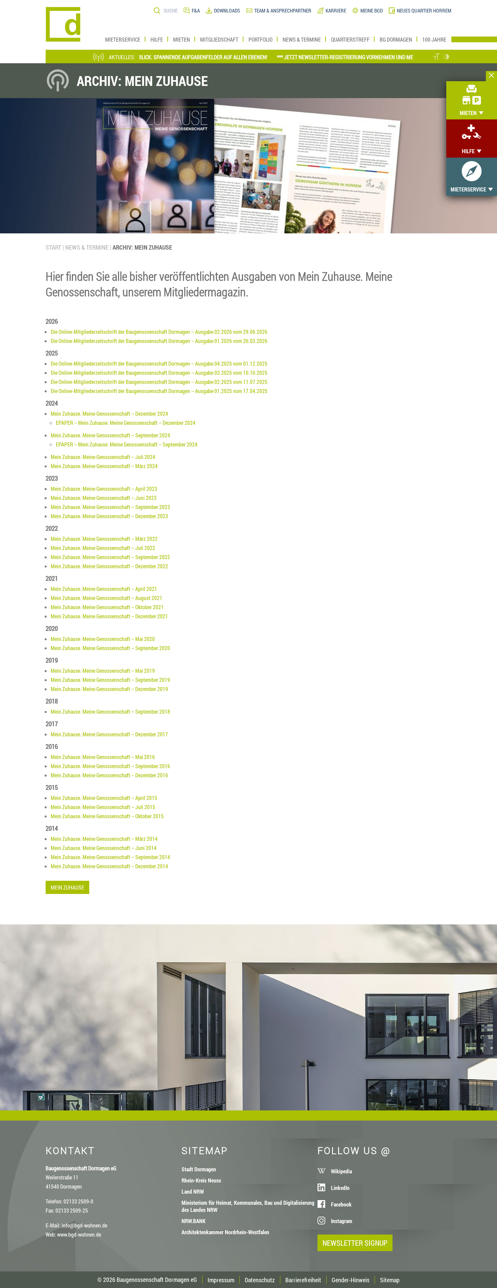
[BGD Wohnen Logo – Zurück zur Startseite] (63, 39)
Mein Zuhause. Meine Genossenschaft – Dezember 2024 (109, 413)
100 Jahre (434, 39)
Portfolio (261, 39)
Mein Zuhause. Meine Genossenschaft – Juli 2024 (103, 456)
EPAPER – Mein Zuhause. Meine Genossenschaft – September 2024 (126, 444)
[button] (436, 57)
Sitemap (390, 1280)
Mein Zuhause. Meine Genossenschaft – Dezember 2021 (109, 616)
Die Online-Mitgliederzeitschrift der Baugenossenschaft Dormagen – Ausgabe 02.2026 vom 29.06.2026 (159, 331)
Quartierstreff (350, 39)
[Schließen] (491, 76)
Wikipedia (341, 1171)
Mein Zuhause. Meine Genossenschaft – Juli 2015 (103, 806)
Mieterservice (122, 39)
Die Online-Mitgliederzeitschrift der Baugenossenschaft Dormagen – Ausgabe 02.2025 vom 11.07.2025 (159, 381)
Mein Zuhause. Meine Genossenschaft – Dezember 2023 (109, 516)
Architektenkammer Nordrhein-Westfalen (225, 1232)
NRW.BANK (194, 1220)
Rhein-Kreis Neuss (201, 1180)
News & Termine (302, 39)
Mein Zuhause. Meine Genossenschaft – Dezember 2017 (109, 734)
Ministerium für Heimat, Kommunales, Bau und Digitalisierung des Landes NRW (248, 1206)
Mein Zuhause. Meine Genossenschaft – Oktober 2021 (107, 607)
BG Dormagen (396, 39)
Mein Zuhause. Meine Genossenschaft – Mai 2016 (103, 756)
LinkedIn (340, 1187)
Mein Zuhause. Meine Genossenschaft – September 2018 (110, 711)
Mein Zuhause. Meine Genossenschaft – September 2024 (110, 435)
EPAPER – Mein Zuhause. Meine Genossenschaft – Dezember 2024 (125, 422)
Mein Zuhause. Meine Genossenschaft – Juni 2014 (104, 847)
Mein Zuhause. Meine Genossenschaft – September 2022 (110, 556)
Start (53, 247)
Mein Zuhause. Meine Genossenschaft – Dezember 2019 (109, 688)
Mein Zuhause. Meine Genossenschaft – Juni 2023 (104, 497)
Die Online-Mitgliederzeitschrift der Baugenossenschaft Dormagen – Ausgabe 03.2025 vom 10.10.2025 (159, 372)
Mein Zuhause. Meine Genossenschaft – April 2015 (104, 797)
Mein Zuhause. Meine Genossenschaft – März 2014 (104, 838)
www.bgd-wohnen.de (79, 1234)
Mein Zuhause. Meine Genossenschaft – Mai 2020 (103, 638)
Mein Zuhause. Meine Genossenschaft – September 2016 (110, 765)
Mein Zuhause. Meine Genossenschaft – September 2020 (110, 647)
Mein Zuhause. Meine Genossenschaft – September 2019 (110, 679)
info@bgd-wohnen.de (84, 1225)
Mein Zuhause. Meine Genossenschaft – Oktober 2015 (107, 816)
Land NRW (193, 1191)
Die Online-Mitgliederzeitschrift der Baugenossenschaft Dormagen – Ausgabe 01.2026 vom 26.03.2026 (159, 340)
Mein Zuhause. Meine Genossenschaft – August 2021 (106, 597)
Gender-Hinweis (351, 1280)
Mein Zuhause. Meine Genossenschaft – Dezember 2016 (109, 775)
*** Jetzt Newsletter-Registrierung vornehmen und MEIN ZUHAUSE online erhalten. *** (359, 57)
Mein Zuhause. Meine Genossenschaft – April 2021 (104, 588)
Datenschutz (260, 1280)
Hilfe (156, 39)
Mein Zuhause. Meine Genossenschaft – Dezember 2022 (109, 566)
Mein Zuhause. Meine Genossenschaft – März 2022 (104, 538)
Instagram (341, 1220)
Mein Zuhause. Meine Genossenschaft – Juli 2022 (103, 547)
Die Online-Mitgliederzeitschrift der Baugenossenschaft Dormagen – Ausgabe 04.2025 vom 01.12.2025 (159, 363)
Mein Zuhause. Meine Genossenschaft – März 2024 (104, 465)
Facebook (341, 1204)
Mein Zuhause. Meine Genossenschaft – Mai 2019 (103, 670)
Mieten (181, 39)
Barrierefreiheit (303, 1280)
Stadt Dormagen (199, 1169)
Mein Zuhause (67, 887)
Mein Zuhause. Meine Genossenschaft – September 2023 (110, 506)
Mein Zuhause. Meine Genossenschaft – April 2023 (104, 488)
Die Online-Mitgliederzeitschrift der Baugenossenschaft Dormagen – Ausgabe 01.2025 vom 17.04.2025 (159, 390)
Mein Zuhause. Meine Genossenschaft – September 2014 (110, 856)
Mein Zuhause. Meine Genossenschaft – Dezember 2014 (109, 866)
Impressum (221, 1280)
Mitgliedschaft (219, 39)
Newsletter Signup (355, 1243)
